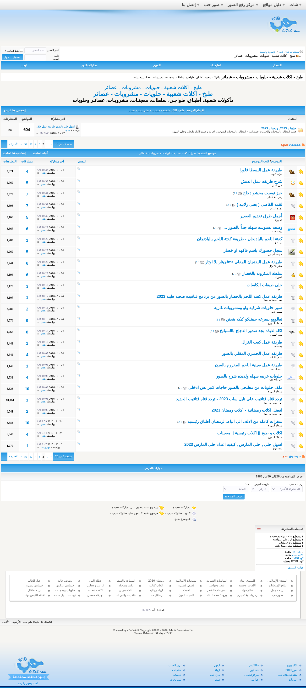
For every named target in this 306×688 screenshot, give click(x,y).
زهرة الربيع (276, 208)
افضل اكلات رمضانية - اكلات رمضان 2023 (247, 410)
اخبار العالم (34, 580)
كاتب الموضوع (260, 161)
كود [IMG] (297, 558)
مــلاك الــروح (275, 323)
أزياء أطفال (34, 590)
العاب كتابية (156, 585)
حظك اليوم (95, 580)
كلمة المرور (55, 57)
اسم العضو (53, 50)
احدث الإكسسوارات (186, 592)
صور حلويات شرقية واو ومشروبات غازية (248, 307)
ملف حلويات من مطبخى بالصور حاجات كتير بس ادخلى (235, 387)
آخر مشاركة (57, 161)
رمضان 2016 (156, 580)
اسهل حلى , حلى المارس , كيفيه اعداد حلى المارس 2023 (233, 444)
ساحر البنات (276, 357)
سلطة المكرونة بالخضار (262, 273)
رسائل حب (156, 595)
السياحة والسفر (125, 580)
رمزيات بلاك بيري (247, 595)
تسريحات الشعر (216, 590)
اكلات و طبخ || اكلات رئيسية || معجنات (249, 433)
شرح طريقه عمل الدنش (261, 181)
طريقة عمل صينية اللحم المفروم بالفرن (248, 365)
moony (278, 346)
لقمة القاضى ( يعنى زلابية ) (259, 204)
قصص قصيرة (186, 585)
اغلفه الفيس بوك (34, 595)
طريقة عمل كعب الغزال (261, 342)
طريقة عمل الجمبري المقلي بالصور (252, 353)
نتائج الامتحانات (277, 585)
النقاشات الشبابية (216, 580)
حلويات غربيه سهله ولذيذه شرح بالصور (249, 376)
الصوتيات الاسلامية (186, 580)
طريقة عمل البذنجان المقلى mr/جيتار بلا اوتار (243, 262)
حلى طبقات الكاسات (264, 285)
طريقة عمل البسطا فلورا (261, 170)
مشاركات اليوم (90, 65)
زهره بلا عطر (275, 196)
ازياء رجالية (156, 590)
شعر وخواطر (216, 585)
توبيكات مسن (95, 595)
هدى (67, 130)
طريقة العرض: (261, 484)
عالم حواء (247, 590)
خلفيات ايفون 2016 (186, 597)
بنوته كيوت (276, 173)
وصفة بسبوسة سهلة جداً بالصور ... (253, 227)
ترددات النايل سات (65, 595)
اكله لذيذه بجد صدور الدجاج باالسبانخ (251, 330)
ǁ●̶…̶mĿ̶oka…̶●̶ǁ (273, 300)
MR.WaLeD (275, 380)
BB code (296, 551)
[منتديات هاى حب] (283, 34)
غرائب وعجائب (95, 585)
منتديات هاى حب (289, 51)
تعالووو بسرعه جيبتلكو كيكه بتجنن (254, 319)
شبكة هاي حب (31, 621)
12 (31, 144)
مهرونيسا (45, 447)
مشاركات (27, 161)
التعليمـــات (215, 65)
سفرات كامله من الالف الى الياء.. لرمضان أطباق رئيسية (235, 421)
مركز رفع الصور (241, 4)
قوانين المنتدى (295, 567)
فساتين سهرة (34, 585)
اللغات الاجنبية (247, 585)
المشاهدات (9, 161)
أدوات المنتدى (40, 152)
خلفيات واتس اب (126, 595)
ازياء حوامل (277, 590)
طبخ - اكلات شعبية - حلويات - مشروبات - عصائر (153, 87)
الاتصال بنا (46, 621)
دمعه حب (277, 231)
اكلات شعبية (95, 590)
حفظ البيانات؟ (12, 50)
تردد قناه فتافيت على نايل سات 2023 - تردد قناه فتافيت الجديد (229, 399)
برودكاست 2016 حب (217, 597)
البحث (24, 65)
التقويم (157, 65)
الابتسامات (297, 555)
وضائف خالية (64, 580)
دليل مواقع (272, 4)
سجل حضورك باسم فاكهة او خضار (253, 250)
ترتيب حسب (296, 484)
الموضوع (276, 161)
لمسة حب (276, 311)
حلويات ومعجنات (65, 590)
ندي (280, 288)
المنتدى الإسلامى (277, 580)
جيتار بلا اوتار (275, 265)
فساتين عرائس (65, 585)
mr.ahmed (276, 368)
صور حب (211, 4)
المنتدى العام (247, 580)
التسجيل (277, 65)
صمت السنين (275, 254)
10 (27, 389)
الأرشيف (16, 621)
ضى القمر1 (276, 185)
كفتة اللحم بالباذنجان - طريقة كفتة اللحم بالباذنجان (239, 239)
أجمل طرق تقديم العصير (261, 216)
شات (294, 4)
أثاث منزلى (125, 590)
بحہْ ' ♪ (278, 242)
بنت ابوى (277, 448)
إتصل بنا (189, 4)
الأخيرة (13, 144)
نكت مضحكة (125, 585)
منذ (247, 484)
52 (25, 144)
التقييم (82, 161)
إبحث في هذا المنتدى (14, 110)
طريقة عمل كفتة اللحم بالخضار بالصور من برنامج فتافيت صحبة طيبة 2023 (219, 296)
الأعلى (5, 621)
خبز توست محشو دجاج (262, 193)
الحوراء (278, 219)
